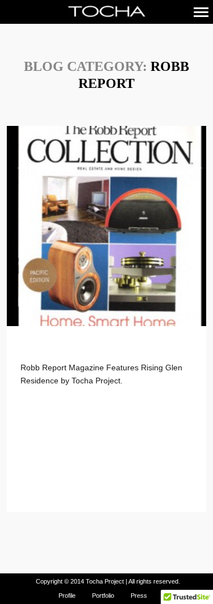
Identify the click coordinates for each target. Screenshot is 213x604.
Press (139, 595)
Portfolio (103, 595)
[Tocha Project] (106, 12)
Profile (67, 595)
